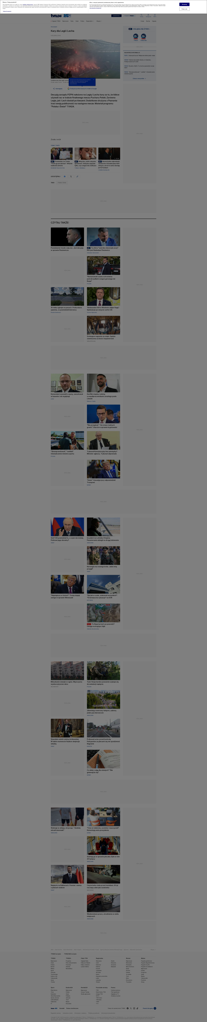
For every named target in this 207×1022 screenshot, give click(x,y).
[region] (103, 7)
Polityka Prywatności (7, 11)
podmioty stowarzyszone (28, 4)
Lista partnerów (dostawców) (95, 8)
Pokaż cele (184, 9)
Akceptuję (184, 4)
